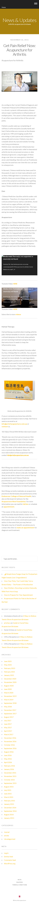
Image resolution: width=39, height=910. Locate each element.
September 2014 (10, 811)
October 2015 (9, 780)
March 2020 (8, 693)
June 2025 (8, 661)
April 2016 (8, 762)
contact (5, 426)
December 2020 (10, 679)
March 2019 (8, 700)
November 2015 (10, 776)
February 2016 (9, 766)
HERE (15, 284)
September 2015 (10, 783)
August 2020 (9, 686)
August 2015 (9, 787)
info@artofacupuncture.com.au (14, 424)
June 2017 (8, 724)
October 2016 (9, 745)
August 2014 (9, 814)
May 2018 (8, 707)
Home (4, 7)
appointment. (9, 507)
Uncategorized (9, 839)
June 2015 (8, 794)
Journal (6, 832)
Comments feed (10, 860)
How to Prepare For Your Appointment (18, 595)
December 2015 (10, 773)
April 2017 (8, 731)
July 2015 (7, 790)
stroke (6, 835)
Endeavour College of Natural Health (16, 496)
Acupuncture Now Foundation (14, 501)
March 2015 (8, 797)
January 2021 (9, 675)
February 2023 (9, 668)
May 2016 (8, 759)
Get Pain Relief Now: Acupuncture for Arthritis (19, 50)
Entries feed (8, 856)
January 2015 (9, 804)
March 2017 (8, 734)
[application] (19, 81)
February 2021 (9, 672)
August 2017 (9, 717)
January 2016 (9, 769)
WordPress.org (9, 863)
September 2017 (10, 713)
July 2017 (7, 720)
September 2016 (10, 748)
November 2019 (10, 696)
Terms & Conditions (19, 885)
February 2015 (9, 801)
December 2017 (10, 710)
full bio (26, 504)
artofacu (7, 623)
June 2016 (8, 755)
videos (18, 314)
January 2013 (9, 818)
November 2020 (10, 682)
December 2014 (10, 808)
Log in (6, 853)
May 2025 (8, 665)
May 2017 (8, 727)
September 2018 (10, 703)
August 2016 (9, 752)
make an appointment (25, 527)
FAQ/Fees (19, 882)
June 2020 (8, 689)
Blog (19, 879)
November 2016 (10, 741)
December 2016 (10, 738)
